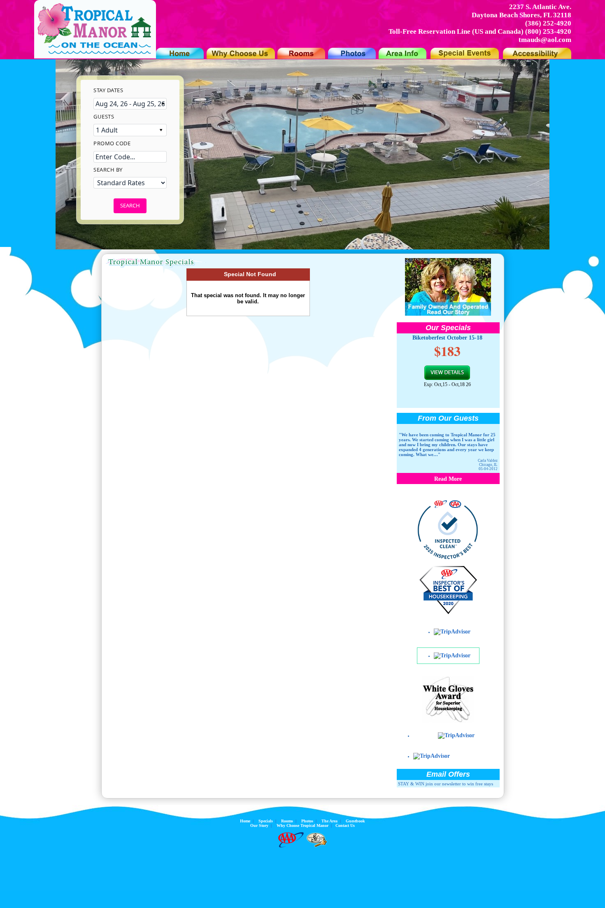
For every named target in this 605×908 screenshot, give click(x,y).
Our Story (259, 825)
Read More (448, 479)
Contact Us (345, 825)
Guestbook (355, 821)
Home (245, 821)
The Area (329, 821)
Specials (265, 821)
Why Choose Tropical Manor (302, 825)
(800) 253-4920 (548, 31)
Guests (103, 116)
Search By (108, 169)
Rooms (287, 821)
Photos (307, 821)
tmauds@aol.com (545, 40)
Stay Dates (108, 90)
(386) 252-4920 (548, 23)
